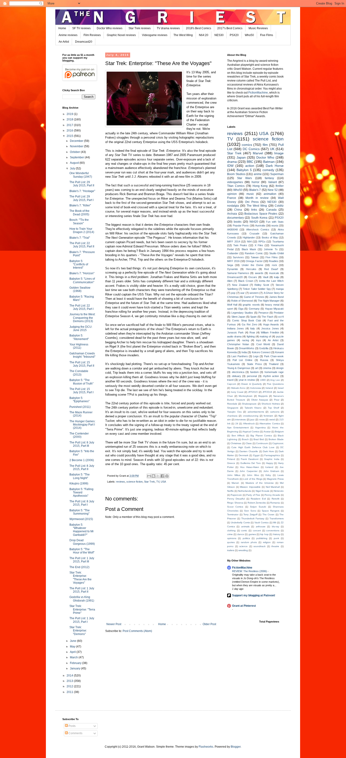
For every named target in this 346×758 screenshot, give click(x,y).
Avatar (267, 431)
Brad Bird (258, 439)
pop (233, 292)
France (231, 198)
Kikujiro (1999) (78, 483)
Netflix (230, 491)
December (77, 141)
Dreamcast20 (83, 41)
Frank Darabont (249, 459)
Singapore (232, 407)
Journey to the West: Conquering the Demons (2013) (82, 318)
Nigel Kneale (263, 491)
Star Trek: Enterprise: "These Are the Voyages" (80, 577)
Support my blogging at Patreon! (253, 595)
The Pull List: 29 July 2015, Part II (81, 183)
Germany (254, 308)
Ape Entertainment (238, 427)
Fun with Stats (275, 221)
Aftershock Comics (257, 229)
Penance (263, 312)
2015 (70, 136)
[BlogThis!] (153, 476)
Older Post (209, 624)
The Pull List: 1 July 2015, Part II (81, 590)
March (74, 657)
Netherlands (244, 491)
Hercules (251, 269)
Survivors (238, 257)
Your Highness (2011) (78, 346)
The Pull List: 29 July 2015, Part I (81, 198)
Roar (252, 332)
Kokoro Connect (261, 352)
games (252, 534)
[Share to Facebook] (162, 476)
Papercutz (236, 495)
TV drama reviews (168, 28)
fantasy (269, 178)
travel (230, 379)
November (77, 146)
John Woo (253, 475)
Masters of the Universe (259, 483)
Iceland (269, 467)
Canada (271, 209)
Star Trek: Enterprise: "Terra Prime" (82, 609)
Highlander (249, 237)
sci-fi (281, 316)
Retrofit (275, 498)
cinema (267, 368)
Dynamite (232, 269)
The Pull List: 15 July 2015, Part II (81, 364)
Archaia (232, 213)
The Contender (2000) (79, 435)
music (250, 194)
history (276, 534)
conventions (272, 530)
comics (247, 145)
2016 (70, 130)
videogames (235, 182)
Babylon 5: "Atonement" (79, 337)
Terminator (232, 514)
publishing (261, 538)
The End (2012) (79, 567)
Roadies (273, 261)
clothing (231, 530)
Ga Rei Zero (249, 324)
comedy (268, 170)
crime (230, 534)
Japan (241, 157)
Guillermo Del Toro (250, 463)
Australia (260, 225)
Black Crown (245, 280)
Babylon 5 (244, 170)
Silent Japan (238, 316)
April (73, 652)
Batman (269, 162)
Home (62, 28)
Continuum (262, 443)
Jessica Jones (270, 328)
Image (279, 153)
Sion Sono (250, 510)
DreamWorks (246, 348)
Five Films (266, 35)
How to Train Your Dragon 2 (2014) (81, 230)
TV (157, 481)
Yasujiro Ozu (234, 411)
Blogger (236, 746)
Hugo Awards (271, 324)
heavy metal (272, 304)
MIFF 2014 (233, 241)
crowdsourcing (250, 415)
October (75, 152)
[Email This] (149, 476)
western (254, 292)
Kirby (268, 475)
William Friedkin (270, 332)
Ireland (269, 388)
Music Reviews (258, 28)
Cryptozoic (278, 443)
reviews (120, 481)
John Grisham (271, 471)
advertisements (256, 411)
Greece (231, 463)
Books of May (270, 237)
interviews (240, 419)
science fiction (134, 481)
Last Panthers (239, 356)
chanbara (232, 415)
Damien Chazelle (248, 451)
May (73, 646)
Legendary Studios (242, 312)
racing (245, 340)
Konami (279, 352)
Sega (230, 265)
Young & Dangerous (238, 368)
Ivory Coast (237, 392)
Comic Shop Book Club (246, 320)
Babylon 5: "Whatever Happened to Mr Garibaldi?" (81, 530)
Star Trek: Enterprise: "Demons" (78, 631)
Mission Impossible (250, 487)
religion (267, 542)
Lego (256, 356)
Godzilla (263, 348)
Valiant (272, 182)
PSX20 (234, 35)
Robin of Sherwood (242, 300)
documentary (235, 217)
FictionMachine (258, 92)
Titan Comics (236, 186)
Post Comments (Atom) (137, 631)
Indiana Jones (235, 328)
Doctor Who (265, 157)
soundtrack (259, 546)
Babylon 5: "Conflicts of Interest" (78, 264)
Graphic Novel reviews (121, 35)
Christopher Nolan (238, 344)
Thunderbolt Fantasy (252, 518)
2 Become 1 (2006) (81, 460)
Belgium (279, 431)
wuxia (274, 225)
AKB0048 (232, 229)
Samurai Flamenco (238, 273)
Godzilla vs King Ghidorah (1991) (81, 598)
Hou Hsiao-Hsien (249, 467)
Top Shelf (273, 407)
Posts (72, 726)
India (244, 352)
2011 (70, 692)
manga (280, 288)
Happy (269, 463)
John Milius (233, 475)
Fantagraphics (272, 455)
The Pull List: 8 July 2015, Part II (81, 467)
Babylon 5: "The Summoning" (79, 512)
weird (272, 419)
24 (236, 423)
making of (265, 336)
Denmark (243, 455)
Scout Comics (235, 506)
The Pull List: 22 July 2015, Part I (81, 307)
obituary (236, 376)
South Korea (259, 217)
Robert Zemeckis (257, 502)
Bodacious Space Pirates (260, 213)
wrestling (243, 550)
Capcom (231, 384)
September (77, 157)
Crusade (254, 233)
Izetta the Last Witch (271, 280)
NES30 (219, 35)
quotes (231, 542)
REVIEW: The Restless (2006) (250, 571)
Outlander (232, 253)
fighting (251, 336)
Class (249, 443)
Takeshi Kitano (253, 407)
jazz (252, 419)
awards (259, 273)
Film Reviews (92, 35)
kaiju (276, 277)
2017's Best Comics (229, 28)
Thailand (273, 364)
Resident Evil (258, 498)
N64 (249, 241)
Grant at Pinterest (244, 605)
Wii (274, 522)
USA (163, 481)
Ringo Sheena (235, 502)
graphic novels (251, 304)
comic (244, 530)
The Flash (267, 316)
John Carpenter (248, 471)
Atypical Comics (250, 431)
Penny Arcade (272, 495)
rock (274, 265)
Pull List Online (242, 360)
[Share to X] (158, 476)
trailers (230, 550)
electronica (238, 372)
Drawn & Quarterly (251, 384)
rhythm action (271, 376)
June (73, 641)
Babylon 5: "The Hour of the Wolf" (81, 551)
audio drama (234, 336)
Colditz (279, 205)
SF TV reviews (81, 28)
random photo (249, 542)
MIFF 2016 (233, 261)
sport (230, 308)
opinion (232, 194)
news (262, 419)
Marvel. (235, 483)
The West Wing (183, 35)
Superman (277, 174)
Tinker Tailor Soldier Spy (257, 288)
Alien (230, 280)
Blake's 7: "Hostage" (82, 191)
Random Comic (254, 253)
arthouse (261, 526)
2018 (70, 119)
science (243, 546)
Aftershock (249, 423)
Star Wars (244, 178)
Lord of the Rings (252, 479)
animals (245, 526)
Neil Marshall (273, 487)
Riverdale (232, 403)
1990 (263, 380)
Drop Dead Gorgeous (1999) (82, 542)
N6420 (253, 221)
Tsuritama (278, 241)
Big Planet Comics (261, 435)
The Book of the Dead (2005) (79, 212)
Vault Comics (261, 522)
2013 (70, 681)
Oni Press (252, 202)
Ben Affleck (238, 435)
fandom (254, 372)
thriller (280, 186)
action (249, 166)
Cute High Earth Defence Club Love (252, 447)
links (254, 209)
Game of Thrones (254, 296)
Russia (264, 360)
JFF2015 (253, 392)
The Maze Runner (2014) (81, 414)
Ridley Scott (261, 284)
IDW (230, 166)
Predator (279, 312)
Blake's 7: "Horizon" (81, 273)
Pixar (276, 399)
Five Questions (275, 384)
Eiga (240, 308)
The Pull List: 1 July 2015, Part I (81, 620)
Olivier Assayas (259, 399)
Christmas (236, 443)
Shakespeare (249, 403)
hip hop (264, 534)
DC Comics (251, 149)
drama (232, 162)
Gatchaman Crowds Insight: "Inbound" (82, 355)
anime (258, 174)
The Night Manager (269, 300)
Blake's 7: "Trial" (79, 237)
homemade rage (274, 372)
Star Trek (149, 481)
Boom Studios (236, 174)
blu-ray (275, 526)
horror (255, 182)
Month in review (257, 198)
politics (246, 538)
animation (270, 194)
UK (272, 149)
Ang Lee (275, 380)
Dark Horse (275, 166)
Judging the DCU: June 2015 (80, 328)
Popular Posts (241, 225)
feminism (268, 415)
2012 (70, 686)
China (238, 209)
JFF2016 (267, 392)
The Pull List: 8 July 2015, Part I (81, 503)
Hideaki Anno (238, 388)
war (242, 292)
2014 (70, 675)
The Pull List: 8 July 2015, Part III (81, 444)
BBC (250, 162)
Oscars (252, 277)
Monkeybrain (246, 396)
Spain (253, 316)
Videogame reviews (154, 35)
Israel (281, 388)
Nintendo (279, 491)
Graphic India (271, 459)
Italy (252, 328)
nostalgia (233, 205)
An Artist (64, 41)
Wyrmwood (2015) (81, 519)
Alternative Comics (269, 423)
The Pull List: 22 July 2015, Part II (81, 245)
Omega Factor (254, 261)
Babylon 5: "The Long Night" (79, 476)
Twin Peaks (240, 245)
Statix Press (254, 364)
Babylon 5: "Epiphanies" (79, 399)
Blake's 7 (255, 190)
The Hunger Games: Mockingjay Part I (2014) (82, 425)
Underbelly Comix (240, 522)
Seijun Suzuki (258, 506)
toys (258, 340)
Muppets (263, 396)
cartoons (274, 411)
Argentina (260, 427)
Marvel (258, 153)
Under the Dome (252, 265)
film (265, 145)
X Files (259, 245)
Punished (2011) (80, 407)
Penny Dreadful (236, 498)
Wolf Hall (232, 304)
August (75, 162)
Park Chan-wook (274, 356)
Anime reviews (68, 35)
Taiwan (255, 257)
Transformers (277, 518)
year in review (247, 379)
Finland (231, 459)
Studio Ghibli (276, 253)
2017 (70, 125)
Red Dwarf (271, 269)
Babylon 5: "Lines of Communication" (82, 280)
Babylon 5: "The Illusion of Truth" (81, 381)
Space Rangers (270, 510)
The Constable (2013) (78, 372)
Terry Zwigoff (250, 514)
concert (257, 530)
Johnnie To (270, 249)
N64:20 (203, 35)
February (76, 663)
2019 (70, 114)
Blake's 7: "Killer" (80, 205)
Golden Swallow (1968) (79, 289)
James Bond (276, 296)
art (256, 368)
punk (276, 538)
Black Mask (249, 249)
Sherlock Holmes (271, 403)
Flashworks (206, 746)
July (73, 168)
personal (252, 376)
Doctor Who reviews (109, 28)
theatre (275, 546)
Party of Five (253, 495)
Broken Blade (276, 439)
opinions (231, 538)
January (75, 668)
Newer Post (113, 624)
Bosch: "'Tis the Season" (79, 221)
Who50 (249, 35)
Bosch (245, 439)
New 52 (273, 190)
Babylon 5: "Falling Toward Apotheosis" (81, 493)
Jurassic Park (235, 332)
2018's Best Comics (198, 28)
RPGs (262, 241)
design (280, 368)
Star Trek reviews (140, 28)
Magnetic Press (275, 479)
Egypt (256, 455)
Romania (275, 502)
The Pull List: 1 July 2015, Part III (81, 560)
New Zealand (240, 284)
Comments (75, 733)
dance (240, 534)
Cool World (263, 344)
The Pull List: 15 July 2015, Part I (81, 390)
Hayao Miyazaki (274, 308)
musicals (274, 273)
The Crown (268, 514)
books (237, 221)
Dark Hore (268, 451)
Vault (265, 277)
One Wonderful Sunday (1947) (80, 175)
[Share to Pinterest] (167, 476)
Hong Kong (260, 186)
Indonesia (255, 388)
